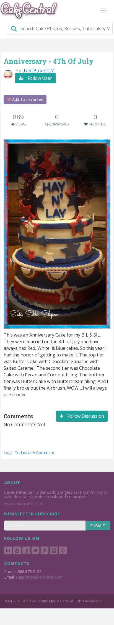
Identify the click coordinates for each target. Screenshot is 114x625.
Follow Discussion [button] (85, 416)
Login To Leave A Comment (29, 452)
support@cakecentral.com (39, 577)
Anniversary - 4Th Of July (49, 61)
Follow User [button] (39, 78)
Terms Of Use (33, 504)
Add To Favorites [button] (27, 99)
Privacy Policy (13, 504)
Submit (97, 525)
